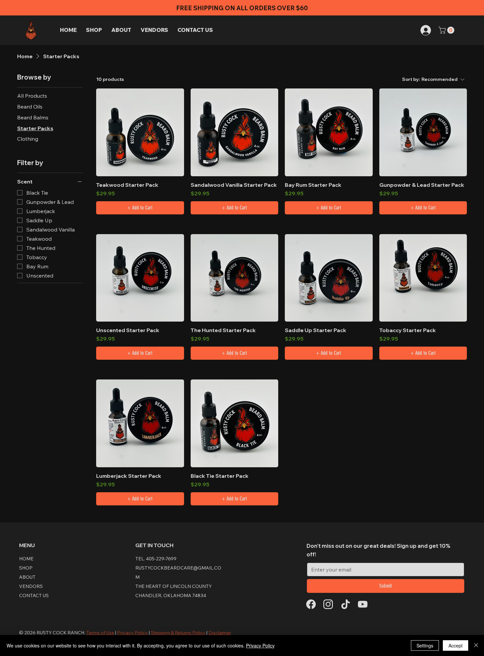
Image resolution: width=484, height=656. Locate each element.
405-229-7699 (161, 559)
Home (26, 559)
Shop (26, 568)
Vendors (31, 586)
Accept (455, 645)
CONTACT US (34, 595)
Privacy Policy (260, 645)
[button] (447, 30)
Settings (425, 645)
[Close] (476, 645)
